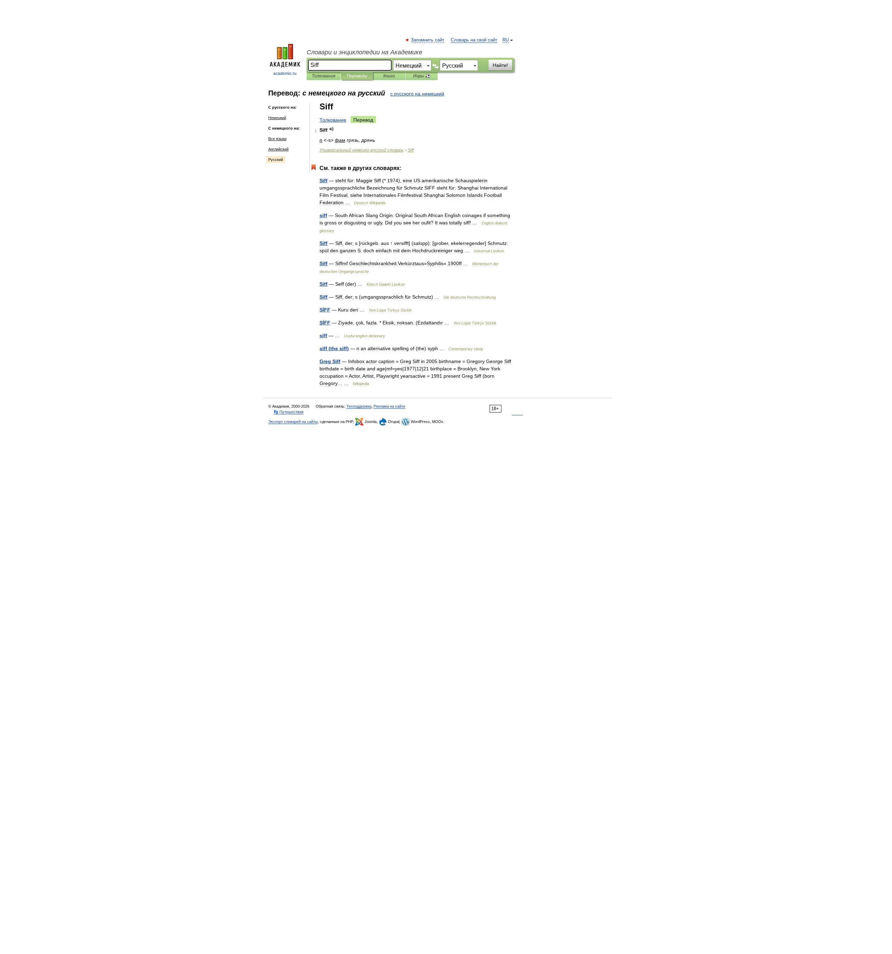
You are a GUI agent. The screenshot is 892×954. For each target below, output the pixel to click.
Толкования (323, 76)
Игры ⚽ (421, 76)
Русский (275, 159)
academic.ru (285, 73)
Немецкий (277, 118)
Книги (389, 76)
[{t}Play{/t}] (331, 129)
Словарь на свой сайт (474, 40)
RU (505, 40)
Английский (278, 149)
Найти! (500, 65)
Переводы (357, 76)
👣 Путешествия (288, 412)
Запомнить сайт (428, 40)
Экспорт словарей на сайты (293, 422)
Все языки (277, 139)
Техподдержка (358, 406)
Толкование (333, 120)
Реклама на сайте (389, 406)
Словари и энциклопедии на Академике (364, 52)
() (334, 348)
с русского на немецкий (417, 94)
